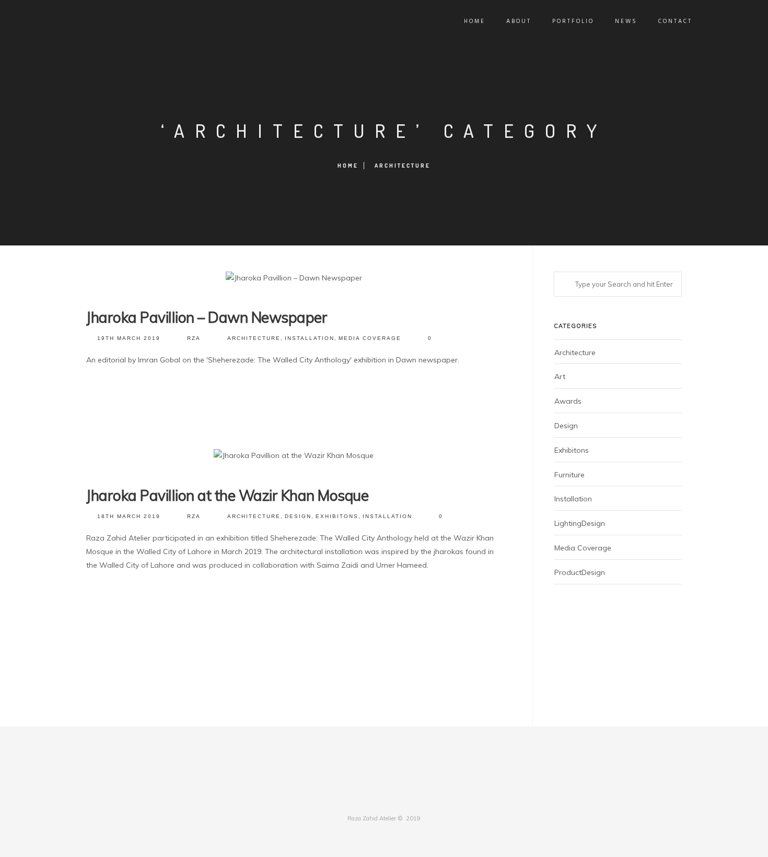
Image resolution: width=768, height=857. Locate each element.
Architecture (402, 165)
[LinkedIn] (375, 797)
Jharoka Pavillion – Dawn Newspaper (206, 317)
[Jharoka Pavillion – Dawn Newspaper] (294, 278)
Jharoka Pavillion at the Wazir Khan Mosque (227, 495)
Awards (567, 401)
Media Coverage (370, 338)
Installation (309, 338)
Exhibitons (337, 516)
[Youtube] (409, 797)
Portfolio (573, 21)
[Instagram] (392, 797)
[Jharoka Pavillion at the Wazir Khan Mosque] (294, 455)
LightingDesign (579, 523)
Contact (675, 21)
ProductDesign (579, 572)
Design (298, 516)
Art (559, 376)
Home (474, 21)
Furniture (569, 474)
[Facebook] (359, 797)
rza (194, 338)
